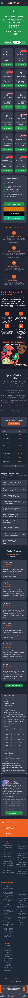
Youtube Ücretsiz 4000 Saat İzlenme (8, 910)
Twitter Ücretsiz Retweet (22, 921)
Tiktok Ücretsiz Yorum (21, 900)
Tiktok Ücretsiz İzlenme (22, 903)
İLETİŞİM (8, 952)
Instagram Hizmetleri (21, 873)
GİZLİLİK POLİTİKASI (8, 968)
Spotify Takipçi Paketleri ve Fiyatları (12, 732)
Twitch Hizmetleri (21, 866)
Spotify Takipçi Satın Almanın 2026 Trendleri (14, 755)
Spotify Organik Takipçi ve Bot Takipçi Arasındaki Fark (12, 759)
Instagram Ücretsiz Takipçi (8, 885)
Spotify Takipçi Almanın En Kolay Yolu (11, 763)
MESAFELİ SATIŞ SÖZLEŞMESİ (8, 961)
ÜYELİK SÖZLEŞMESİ (8, 958)
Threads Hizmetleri (22, 862)
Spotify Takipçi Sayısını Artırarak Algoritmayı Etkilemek (14, 740)
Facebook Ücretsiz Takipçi (8, 925)
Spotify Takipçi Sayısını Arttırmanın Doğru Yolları (13, 730)
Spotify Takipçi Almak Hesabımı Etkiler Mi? (13, 721)
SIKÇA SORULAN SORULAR (8, 955)
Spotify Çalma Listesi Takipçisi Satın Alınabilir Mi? (14, 717)
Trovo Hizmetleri (8, 856)
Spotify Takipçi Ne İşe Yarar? (10, 710)
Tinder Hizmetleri (8, 852)
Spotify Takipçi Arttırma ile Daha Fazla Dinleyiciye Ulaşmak (12, 752)
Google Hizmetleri (7, 870)
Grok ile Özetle (15, 213)
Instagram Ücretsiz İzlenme (8, 889)
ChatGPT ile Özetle (15, 204)
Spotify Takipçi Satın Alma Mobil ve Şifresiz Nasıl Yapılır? (13, 771)
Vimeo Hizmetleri (21, 846)
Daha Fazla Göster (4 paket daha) (14, 466)
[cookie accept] (24, 988)
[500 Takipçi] (7, 73)
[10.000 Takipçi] (21, 116)
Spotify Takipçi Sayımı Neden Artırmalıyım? (14, 761)
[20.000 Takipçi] (7, 137)
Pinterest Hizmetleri (22, 850)
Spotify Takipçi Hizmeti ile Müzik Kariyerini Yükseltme (13, 746)
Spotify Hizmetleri (21, 841)
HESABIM (8, 945)
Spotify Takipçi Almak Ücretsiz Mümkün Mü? (14, 714)
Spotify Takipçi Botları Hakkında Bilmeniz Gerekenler (13, 725)
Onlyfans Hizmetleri (8, 845)
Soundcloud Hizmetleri (21, 853)
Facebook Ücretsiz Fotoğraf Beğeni (8, 932)
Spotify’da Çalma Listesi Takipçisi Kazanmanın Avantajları (14, 749)
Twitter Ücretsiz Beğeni (22, 917)
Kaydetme (8, 42)
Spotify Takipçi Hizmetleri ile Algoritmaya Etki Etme (13, 768)
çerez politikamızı (14, 988)
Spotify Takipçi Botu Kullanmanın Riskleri (11, 765)
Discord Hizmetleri (21, 848)
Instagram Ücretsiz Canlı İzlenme (8, 896)
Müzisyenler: (6, 701)
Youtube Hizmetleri (22, 875)
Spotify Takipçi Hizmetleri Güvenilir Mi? (13, 757)
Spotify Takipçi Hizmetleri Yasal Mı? (12, 723)
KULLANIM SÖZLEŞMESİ (8, 965)
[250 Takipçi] (21, 52)
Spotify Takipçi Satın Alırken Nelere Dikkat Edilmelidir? (13, 743)
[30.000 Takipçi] (21, 137)
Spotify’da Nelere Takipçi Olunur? (11, 699)
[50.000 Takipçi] (21, 158)
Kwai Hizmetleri (8, 854)
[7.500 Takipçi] (7, 116)
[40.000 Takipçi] (7, 158)
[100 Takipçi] (7, 52)
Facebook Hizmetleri (21, 864)
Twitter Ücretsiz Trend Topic (22, 910)
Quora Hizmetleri (8, 859)
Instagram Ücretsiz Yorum (8, 903)
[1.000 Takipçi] (21, 73)
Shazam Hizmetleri (8, 874)
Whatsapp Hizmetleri (8, 863)
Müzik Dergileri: (8, 705)
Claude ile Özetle (15, 209)
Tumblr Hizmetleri (21, 855)
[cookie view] (3, 989)
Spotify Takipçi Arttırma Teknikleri (12, 712)
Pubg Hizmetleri (8, 849)
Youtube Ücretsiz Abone (7, 914)
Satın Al (8, 64)
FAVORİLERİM (8, 950)
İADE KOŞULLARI (8, 970)
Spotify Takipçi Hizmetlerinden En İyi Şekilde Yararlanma (14, 735)
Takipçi (17, 42)
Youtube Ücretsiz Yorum (7, 921)
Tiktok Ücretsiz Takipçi (22, 895)
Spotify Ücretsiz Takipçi (21, 925)
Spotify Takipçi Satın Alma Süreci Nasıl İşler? (14, 719)
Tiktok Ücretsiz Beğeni (22, 898)
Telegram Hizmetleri (22, 857)
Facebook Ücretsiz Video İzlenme (8, 928)
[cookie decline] (24, 990)
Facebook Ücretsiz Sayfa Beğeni (8, 936)
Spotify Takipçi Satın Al (20, 319)
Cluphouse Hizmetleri (7, 865)
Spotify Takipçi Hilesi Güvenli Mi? (11, 709)
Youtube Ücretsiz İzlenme (7, 907)
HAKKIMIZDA (8, 948)
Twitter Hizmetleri (21, 869)
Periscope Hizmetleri (8, 861)
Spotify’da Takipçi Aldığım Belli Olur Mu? (13, 728)
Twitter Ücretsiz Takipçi (22, 914)
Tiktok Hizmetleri (21, 871)
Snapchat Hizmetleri (21, 844)
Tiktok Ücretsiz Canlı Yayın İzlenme (21, 907)
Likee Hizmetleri (8, 847)
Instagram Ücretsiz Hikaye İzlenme (8, 892)
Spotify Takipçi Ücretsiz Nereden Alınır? (13, 737)
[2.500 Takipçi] (7, 95)
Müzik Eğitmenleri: (9, 707)
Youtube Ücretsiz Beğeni (7, 918)
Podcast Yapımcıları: (9, 703)
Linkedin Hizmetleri (21, 860)
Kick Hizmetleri (8, 868)
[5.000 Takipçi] (21, 95)
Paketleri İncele (14, 423)
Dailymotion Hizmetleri (8, 872)
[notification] (24, 3)
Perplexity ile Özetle (15, 218)
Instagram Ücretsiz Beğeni (8, 900)
